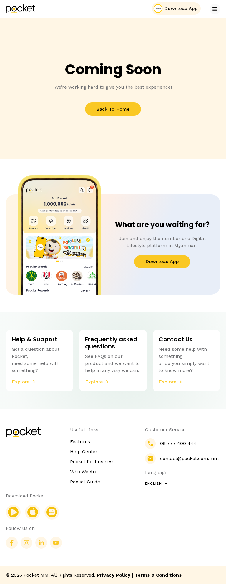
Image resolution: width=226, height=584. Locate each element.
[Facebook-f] (12, 543)
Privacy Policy (113, 575)
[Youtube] (56, 543)
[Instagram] (26, 543)
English (153, 484)
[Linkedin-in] (41, 543)
